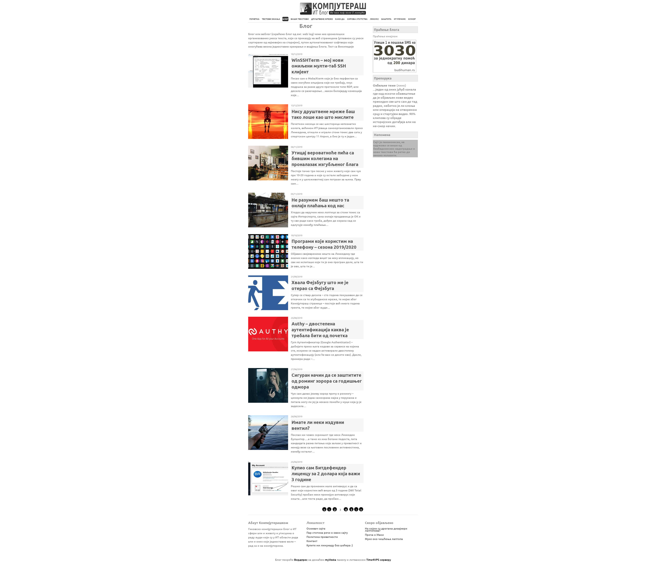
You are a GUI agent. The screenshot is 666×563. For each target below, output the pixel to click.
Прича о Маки (374, 534)
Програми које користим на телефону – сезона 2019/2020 (324, 244)
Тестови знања (271, 19)
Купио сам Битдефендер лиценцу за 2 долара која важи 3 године (326, 473)
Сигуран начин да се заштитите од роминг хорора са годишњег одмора (327, 381)
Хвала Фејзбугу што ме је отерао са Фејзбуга (320, 285)
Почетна (254, 19)
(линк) (401, 85)
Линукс (374, 19)
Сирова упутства (357, 19)
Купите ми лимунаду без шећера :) (329, 545)
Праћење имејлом (385, 36)
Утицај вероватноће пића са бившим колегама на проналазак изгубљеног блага (325, 158)
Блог (285, 19)
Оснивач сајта (315, 528)
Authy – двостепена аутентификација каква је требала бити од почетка (320, 329)
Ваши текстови (300, 19)
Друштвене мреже (322, 19)
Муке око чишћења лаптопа (384, 539)
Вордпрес (301, 559)
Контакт (311, 541)
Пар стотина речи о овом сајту (327, 532)
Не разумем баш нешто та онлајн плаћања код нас (320, 202)
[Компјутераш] (333, 13)
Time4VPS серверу (378, 559)
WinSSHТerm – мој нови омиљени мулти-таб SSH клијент (319, 66)
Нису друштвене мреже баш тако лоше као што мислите (323, 114)
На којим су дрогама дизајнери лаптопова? (386, 529)
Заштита (386, 19)
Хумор (412, 19)
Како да (340, 19)
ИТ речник (400, 19)
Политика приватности (322, 537)
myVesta (330, 559)
